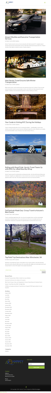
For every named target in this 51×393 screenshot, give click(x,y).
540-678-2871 (8, 380)
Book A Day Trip (3, 392)
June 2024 (7, 329)
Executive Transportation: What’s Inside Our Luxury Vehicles (18, 278)
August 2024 (8, 327)
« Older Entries (8, 270)
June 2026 (7, 297)
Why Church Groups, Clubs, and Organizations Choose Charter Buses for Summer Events (23, 282)
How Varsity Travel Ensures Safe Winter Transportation (20, 81)
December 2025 (8, 307)
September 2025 (8, 313)
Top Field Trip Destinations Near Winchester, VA (23, 257)
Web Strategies (36, 389)
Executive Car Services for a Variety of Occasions (15, 280)
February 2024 (8, 337)
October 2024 (8, 325)
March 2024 (7, 335)
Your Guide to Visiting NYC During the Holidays (23, 122)
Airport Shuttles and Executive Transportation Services (22, 38)
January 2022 (8, 341)
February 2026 (8, 303)
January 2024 (8, 339)
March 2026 (7, 301)
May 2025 (7, 321)
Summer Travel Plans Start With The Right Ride (15, 284)
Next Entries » (43, 270)
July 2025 (7, 317)
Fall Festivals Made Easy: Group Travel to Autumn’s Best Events (24, 211)
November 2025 (8, 309)
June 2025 (7, 319)
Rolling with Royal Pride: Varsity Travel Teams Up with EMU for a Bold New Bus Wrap (23, 168)
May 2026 (7, 299)
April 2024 (7, 333)
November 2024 (8, 323)
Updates (17, 41)
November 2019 (8, 343)
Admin (7, 41)
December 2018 (8, 345)
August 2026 (8, 293)
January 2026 (8, 305)
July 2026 (7, 295)
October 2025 (8, 311)
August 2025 (8, 315)
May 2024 (7, 331)
